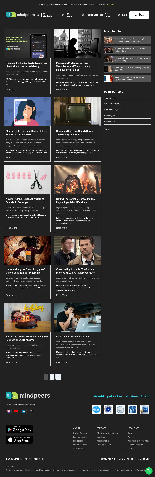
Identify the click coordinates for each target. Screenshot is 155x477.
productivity (31, 281)
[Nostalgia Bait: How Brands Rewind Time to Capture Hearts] (77, 111)
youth (39, 72)
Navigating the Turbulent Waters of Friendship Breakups (25, 200)
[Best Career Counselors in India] (77, 317)
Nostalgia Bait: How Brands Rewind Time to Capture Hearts (75, 133)
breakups (35, 210)
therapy (22, 146)
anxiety (42, 140)
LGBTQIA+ (83, 278)
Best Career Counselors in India (73, 336)
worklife (33, 72)
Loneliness (20, 345)
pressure (38, 278)
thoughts (34, 140)
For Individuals (46, 15)
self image (36, 143)
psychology (72, 140)
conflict (9, 207)
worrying (39, 345)
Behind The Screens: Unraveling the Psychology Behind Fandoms (75, 200)
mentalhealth (11, 72)
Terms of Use (142, 459)
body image (11, 143)
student (40, 281)
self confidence (12, 281)
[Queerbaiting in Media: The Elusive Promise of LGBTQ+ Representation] (77, 250)
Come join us (112, 4)
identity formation (74, 210)
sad (14, 348)
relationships (71, 207)
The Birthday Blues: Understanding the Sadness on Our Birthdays (27, 338)
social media (31, 146)
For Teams (68, 15)
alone (28, 345)
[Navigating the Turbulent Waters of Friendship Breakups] (27, 179)
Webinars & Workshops (138, 441)
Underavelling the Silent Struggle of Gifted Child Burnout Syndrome (25, 271)
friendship (19, 210)
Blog (124, 15)
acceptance (61, 278)
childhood (78, 146)
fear (74, 345)
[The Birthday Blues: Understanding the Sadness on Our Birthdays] (27, 317)
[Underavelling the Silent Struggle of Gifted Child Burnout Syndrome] (27, 250)
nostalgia (69, 146)
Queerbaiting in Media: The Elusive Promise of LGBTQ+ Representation (75, 271)
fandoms (76, 143)
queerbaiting (67, 281)
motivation (67, 345)
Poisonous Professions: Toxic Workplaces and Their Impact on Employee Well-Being (73, 66)
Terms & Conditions (125, 459)
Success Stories (135, 445)
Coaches (101, 437)
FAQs (130, 448)
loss (7, 210)
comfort (84, 143)
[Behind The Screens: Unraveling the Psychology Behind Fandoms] (77, 179)
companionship (84, 140)
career (45, 72)
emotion (26, 140)
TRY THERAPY (139, 15)
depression (41, 146)
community (67, 143)
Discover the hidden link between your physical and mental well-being (26, 65)
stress (20, 72)
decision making (88, 345)
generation (60, 146)
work (13, 75)
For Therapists (80, 445)
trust (15, 207)
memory (91, 143)
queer (58, 281)
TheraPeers (92, 15)
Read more (11, 89)
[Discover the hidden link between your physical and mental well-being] (27, 43)
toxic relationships (37, 207)
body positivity (12, 146)
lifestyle (71, 342)
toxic (8, 75)
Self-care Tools (104, 445)
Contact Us (78, 448)
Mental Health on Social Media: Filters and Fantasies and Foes (26, 133)
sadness (19, 348)
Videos (131, 437)
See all (107, 129)
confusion (66, 348)
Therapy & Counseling (107, 433)
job (16, 75)
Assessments (103, 441)
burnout (26, 72)
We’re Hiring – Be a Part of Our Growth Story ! (121, 396)
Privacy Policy (106, 459)
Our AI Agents (80, 433)
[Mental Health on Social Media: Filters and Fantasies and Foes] (27, 111)
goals (90, 342)
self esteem (21, 143)
